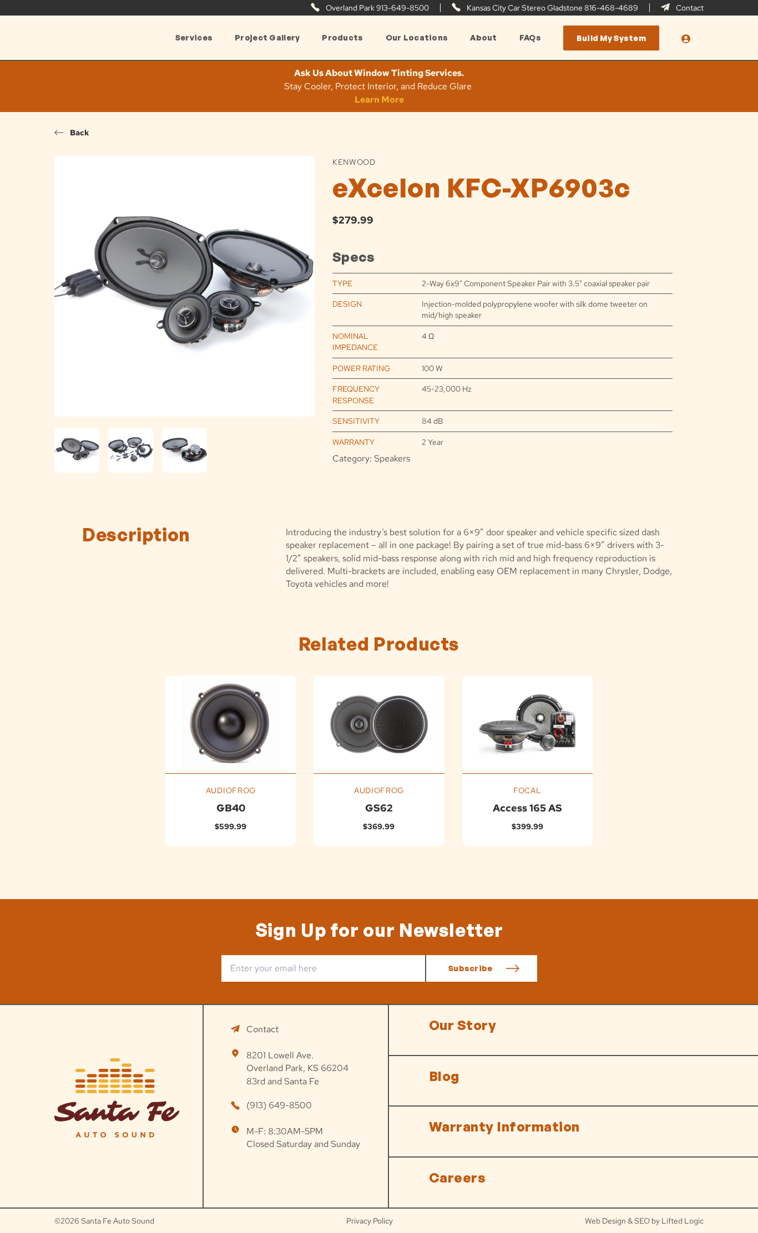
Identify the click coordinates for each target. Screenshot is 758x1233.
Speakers (392, 458)
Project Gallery (267, 38)
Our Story (462, 1025)
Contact (689, 8)
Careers (457, 1177)
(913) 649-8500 (279, 1105)
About (483, 38)
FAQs (530, 38)
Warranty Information (504, 1126)
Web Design (605, 1221)
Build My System (611, 38)
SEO (642, 1221)
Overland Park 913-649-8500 (376, 8)
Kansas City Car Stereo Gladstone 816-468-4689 (551, 8)
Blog (444, 1076)
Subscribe (470, 968)
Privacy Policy (369, 1221)
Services (194, 38)
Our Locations (417, 38)
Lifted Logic (682, 1221)
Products (342, 38)
